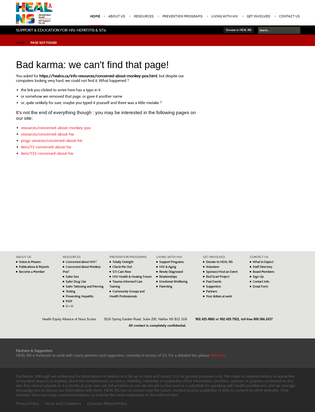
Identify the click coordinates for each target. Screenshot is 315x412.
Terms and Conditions (63, 403)
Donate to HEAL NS (238, 30)
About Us (116, 16)
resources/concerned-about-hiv (47, 134)
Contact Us (289, 16)
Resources (144, 16)
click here (217, 355)
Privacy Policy (27, 403)
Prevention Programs (182, 16)
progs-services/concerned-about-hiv (51, 140)
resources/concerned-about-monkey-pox (56, 127)
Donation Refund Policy (107, 403)
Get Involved (258, 16)
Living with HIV (224, 16)
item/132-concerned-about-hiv (47, 153)
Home (95, 16)
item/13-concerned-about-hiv (46, 147)
